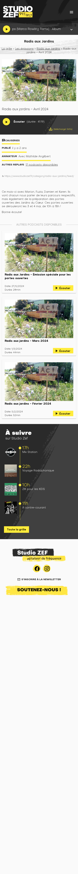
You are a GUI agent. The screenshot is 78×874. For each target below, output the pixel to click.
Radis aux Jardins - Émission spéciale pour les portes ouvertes (38, 276)
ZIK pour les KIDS (33, 489)
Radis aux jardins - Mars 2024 (26, 341)
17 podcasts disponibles (42, 164)
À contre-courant (34, 507)
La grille (7, 48)
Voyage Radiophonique (38, 470)
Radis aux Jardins (48, 48)
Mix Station (29, 452)
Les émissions (24, 48)
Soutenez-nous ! (39, 589)
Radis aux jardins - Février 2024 (28, 403)
